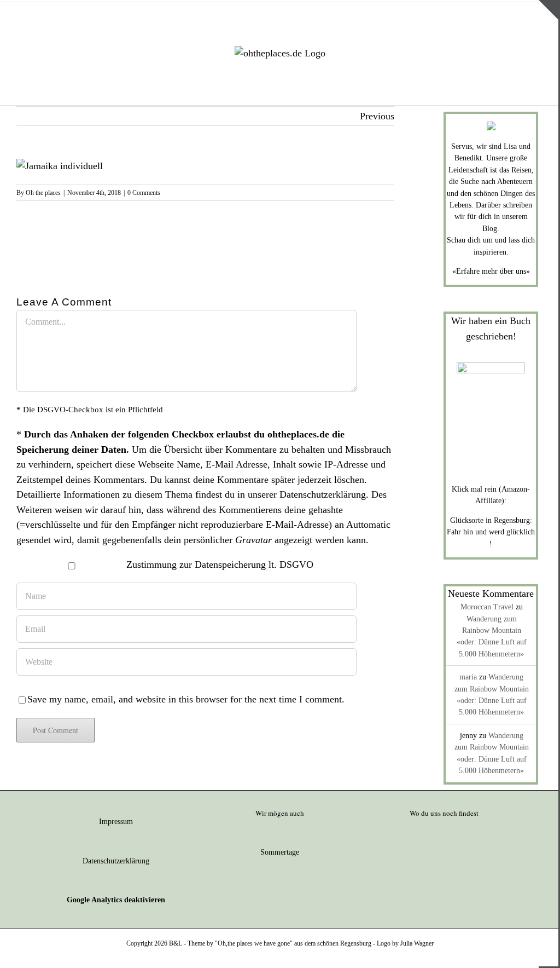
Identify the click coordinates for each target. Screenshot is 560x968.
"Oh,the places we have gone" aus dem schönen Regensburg (293, 943)
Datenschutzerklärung (322, 494)
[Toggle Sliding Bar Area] (548, 10)
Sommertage (279, 852)
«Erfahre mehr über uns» (491, 271)
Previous (377, 116)
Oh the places (43, 193)
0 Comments (143, 193)
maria (468, 677)
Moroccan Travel (487, 607)
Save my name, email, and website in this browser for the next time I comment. (186, 699)
